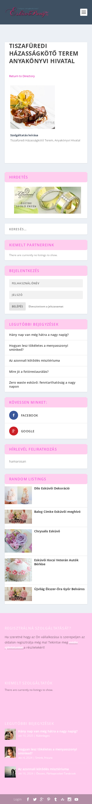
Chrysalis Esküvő (47, 531)
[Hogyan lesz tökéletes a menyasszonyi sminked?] (10, 752)
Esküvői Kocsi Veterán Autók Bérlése (56, 562)
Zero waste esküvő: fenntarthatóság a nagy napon (42, 384)
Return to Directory (22, 76)
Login (18, 799)
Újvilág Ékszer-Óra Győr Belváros (59, 589)
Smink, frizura (43, 758)
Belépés (17, 306)
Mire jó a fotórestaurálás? (28, 371)
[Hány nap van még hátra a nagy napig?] (10, 734)
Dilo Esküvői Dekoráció (52, 488)
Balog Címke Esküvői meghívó (57, 512)
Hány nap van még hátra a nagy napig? (39, 335)
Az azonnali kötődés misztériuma (34, 360)
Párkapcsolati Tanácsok (61, 773)
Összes (40, 773)
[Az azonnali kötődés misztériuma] (10, 772)
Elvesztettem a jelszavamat (46, 306)
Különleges (43, 736)
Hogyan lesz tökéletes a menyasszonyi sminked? (38, 347)
